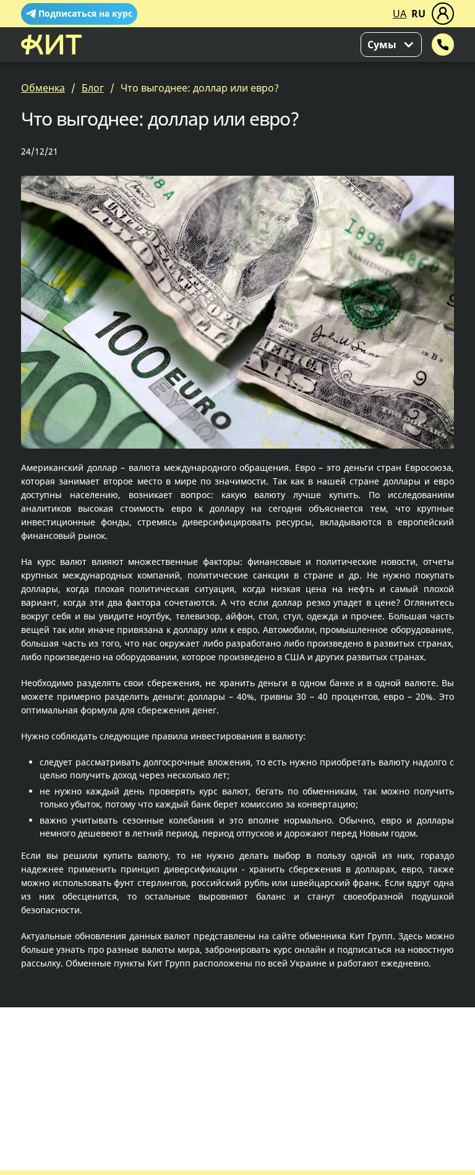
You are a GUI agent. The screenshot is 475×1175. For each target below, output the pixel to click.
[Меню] (443, 13)
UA (399, 13)
